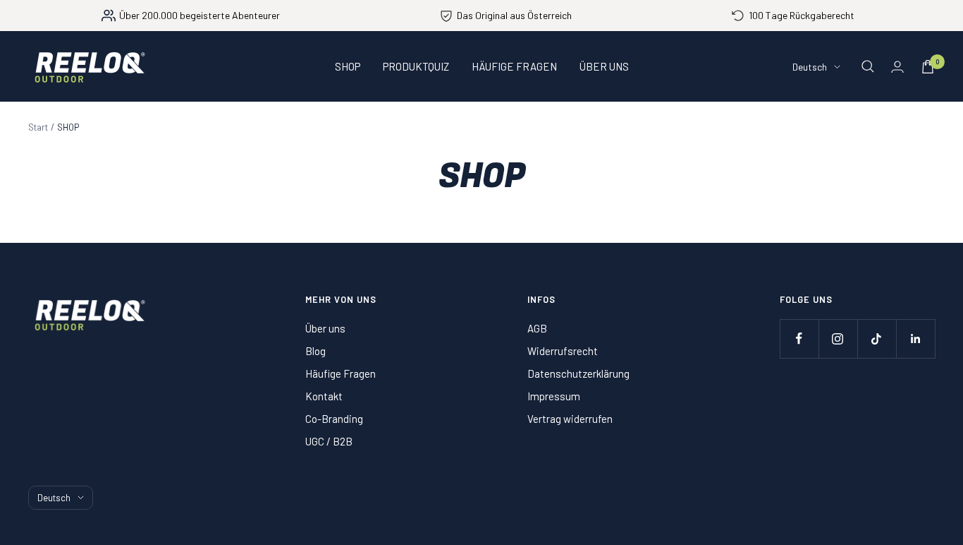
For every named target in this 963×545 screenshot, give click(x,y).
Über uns (325, 328)
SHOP (347, 66)
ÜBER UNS (604, 66)
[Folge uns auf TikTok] (876, 338)
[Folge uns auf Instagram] (837, 338)
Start (38, 127)
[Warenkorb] (928, 66)
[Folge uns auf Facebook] (799, 338)
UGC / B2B (328, 441)
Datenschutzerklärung (578, 373)
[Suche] (867, 66)
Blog (315, 351)
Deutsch (809, 67)
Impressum (553, 396)
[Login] (897, 67)
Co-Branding (334, 418)
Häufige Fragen (340, 373)
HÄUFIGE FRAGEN (514, 66)
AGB (537, 328)
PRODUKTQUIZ (416, 66)
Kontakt (324, 396)
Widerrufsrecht (562, 351)
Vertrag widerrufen (570, 418)
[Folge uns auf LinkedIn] (915, 338)
